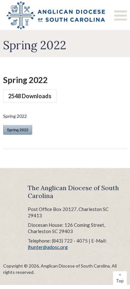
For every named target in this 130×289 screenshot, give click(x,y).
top (120, 280)
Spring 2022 (17, 130)
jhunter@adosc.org (48, 247)
